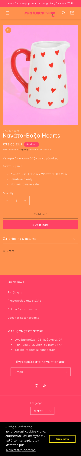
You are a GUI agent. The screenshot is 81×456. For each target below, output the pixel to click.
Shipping (23, 149)
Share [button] (10, 250)
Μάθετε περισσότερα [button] (21, 450)
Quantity (8, 193)
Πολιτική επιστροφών (22, 309)
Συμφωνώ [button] (62, 438)
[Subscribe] (66, 372)
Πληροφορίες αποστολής (24, 300)
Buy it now (40, 225)
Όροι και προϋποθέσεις (23, 317)
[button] (7, 13)
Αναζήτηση (15, 292)
